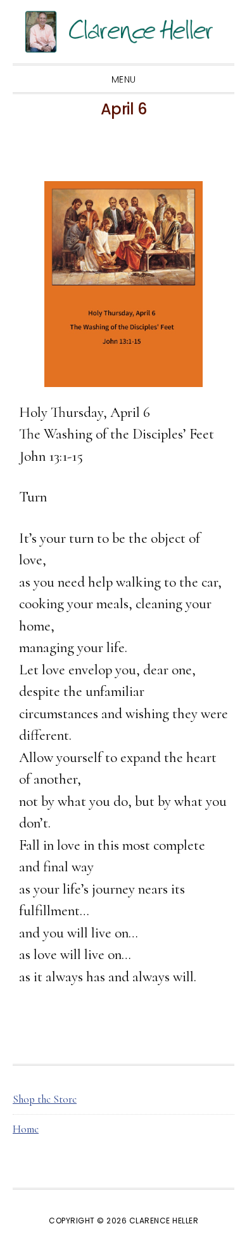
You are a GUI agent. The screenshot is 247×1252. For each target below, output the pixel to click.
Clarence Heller (123, 31)
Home (26, 1129)
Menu (123, 79)
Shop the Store (45, 1099)
